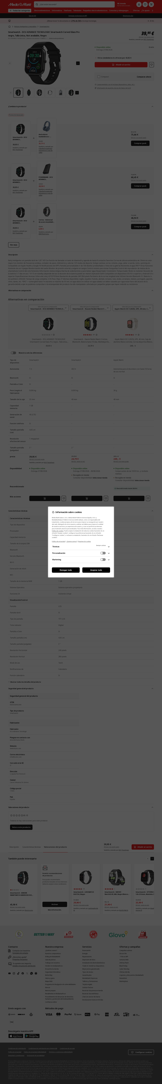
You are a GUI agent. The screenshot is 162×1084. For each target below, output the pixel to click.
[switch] (103, 553)
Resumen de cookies (84, 541)
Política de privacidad (58, 541)
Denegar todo (66, 570)
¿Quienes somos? (71, 541)
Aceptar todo (96, 570)
